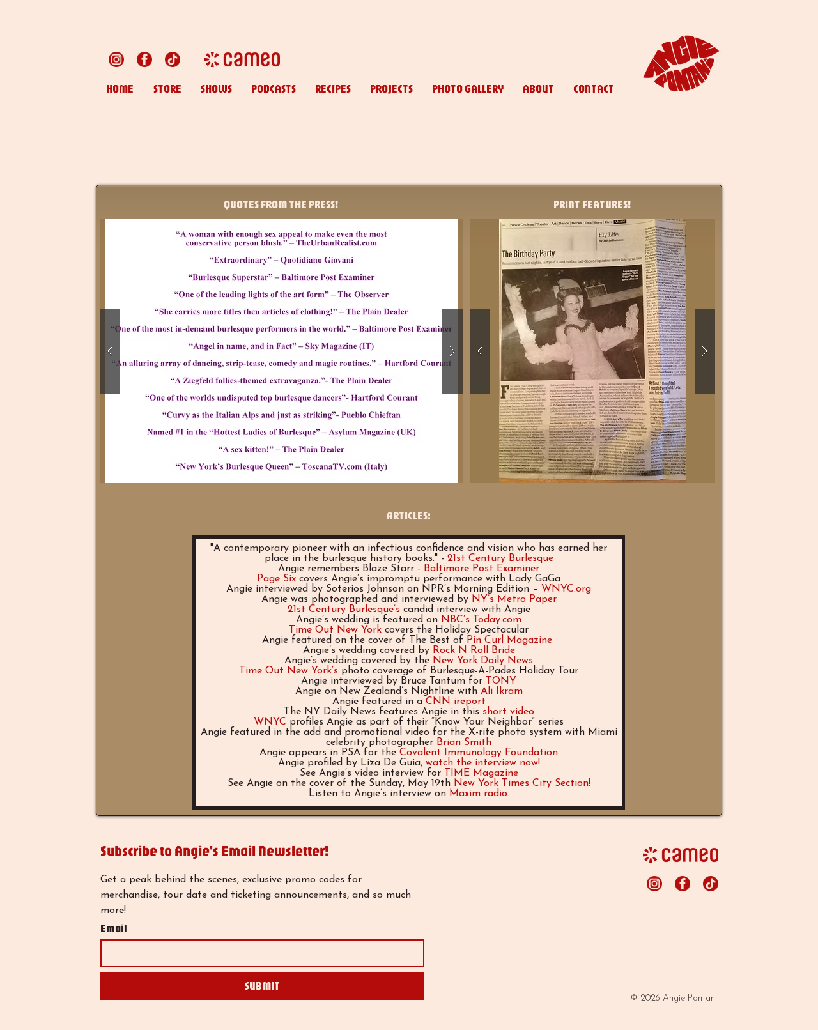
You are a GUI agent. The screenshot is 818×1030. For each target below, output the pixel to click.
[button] (281, 351)
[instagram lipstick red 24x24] (116, 59)
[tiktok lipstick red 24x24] (172, 59)
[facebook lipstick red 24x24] (144, 59)
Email (113, 928)
